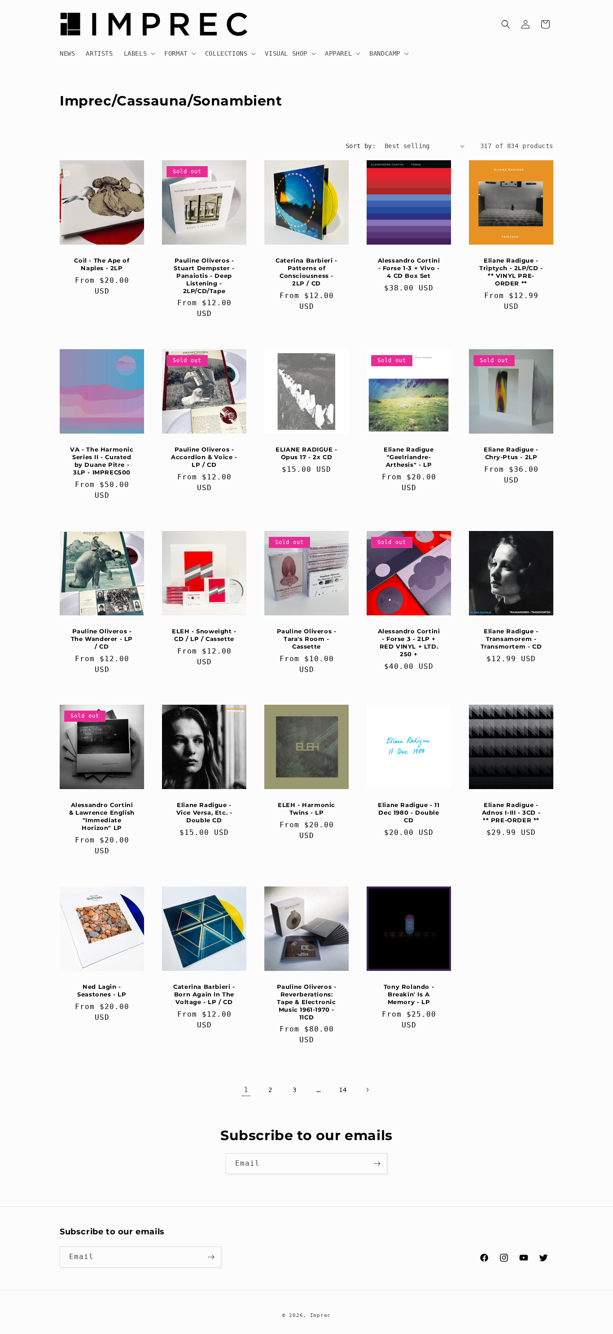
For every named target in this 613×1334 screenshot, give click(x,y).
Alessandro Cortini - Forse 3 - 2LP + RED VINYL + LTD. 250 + (409, 643)
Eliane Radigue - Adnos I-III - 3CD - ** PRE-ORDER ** (511, 812)
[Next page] (367, 1090)
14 (342, 1089)
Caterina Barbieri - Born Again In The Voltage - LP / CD (204, 994)
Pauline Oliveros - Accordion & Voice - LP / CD (204, 457)
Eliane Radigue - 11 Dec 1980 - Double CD (408, 812)
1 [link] (246, 1089)
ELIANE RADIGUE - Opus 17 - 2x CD (306, 453)
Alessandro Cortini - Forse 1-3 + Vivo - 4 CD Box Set (409, 268)
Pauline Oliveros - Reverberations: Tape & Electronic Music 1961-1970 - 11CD (307, 1002)
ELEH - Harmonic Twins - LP (306, 808)
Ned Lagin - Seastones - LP (101, 990)
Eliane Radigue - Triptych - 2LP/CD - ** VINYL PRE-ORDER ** (511, 272)
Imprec (320, 1315)
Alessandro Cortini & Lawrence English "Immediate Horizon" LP (102, 816)
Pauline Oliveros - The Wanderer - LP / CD (102, 639)
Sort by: (361, 145)
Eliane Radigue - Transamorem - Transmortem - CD (511, 639)
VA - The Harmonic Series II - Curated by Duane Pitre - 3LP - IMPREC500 (101, 461)
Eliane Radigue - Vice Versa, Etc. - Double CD (204, 812)
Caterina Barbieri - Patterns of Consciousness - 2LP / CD (306, 272)
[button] (138, 53)
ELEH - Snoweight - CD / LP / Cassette (204, 635)
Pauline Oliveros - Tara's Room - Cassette (307, 639)
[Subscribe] (377, 1163)
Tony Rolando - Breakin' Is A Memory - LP (409, 994)
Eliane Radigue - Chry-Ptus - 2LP (511, 453)
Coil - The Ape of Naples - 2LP (101, 264)
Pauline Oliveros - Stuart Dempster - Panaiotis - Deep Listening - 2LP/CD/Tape (204, 275)
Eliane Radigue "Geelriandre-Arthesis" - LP (408, 457)
